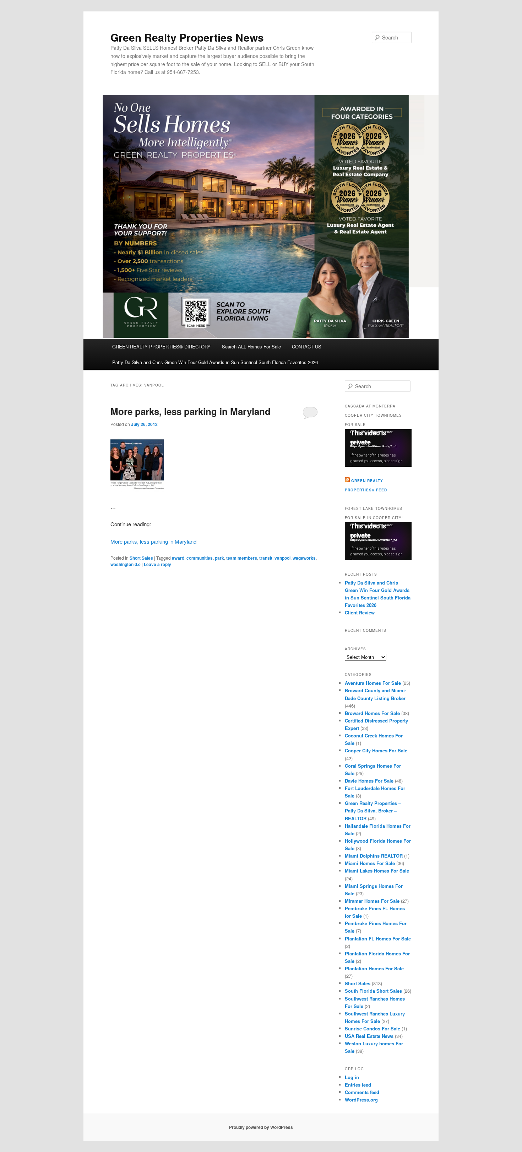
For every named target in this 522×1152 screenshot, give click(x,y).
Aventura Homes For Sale (373, 682)
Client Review (360, 612)
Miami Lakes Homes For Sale (377, 870)
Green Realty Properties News (187, 37)
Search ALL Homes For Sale (251, 346)
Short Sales (141, 558)
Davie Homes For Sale (369, 780)
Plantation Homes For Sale (374, 968)
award (178, 558)
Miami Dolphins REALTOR (374, 855)
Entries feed (358, 1084)
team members (241, 558)
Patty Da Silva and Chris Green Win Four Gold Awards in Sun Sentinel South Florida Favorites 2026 (215, 362)
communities (199, 558)
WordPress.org (361, 1099)
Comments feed (362, 1092)
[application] (378, 448)
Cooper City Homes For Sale (376, 750)
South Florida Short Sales (373, 990)
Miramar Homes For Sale (372, 900)
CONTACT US (306, 346)
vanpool (282, 558)
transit (265, 558)
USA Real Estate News (369, 1036)
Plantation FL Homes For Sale (378, 938)
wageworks (304, 558)
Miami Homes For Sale (370, 863)
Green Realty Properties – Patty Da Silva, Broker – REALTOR (373, 810)
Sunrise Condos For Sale (372, 1028)
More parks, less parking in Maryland (190, 411)
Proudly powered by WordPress (261, 1127)
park (219, 558)
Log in (352, 1077)
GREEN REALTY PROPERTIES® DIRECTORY (161, 346)
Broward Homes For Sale (372, 713)
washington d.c (125, 564)
